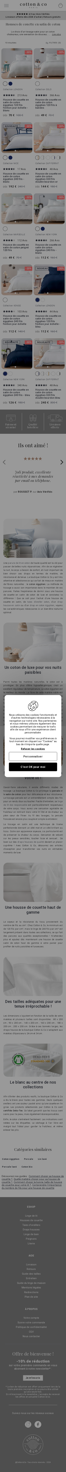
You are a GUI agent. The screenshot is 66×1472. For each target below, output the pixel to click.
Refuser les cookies (33, 749)
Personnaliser (33, 756)
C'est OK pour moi (33, 767)
